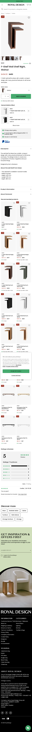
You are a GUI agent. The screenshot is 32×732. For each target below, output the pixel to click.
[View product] (16, 111)
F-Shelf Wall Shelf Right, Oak (8, 255)
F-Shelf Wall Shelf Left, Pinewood (22, 347)
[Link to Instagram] (10, 712)
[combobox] (16, 90)
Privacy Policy (5, 632)
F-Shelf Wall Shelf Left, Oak (7, 347)
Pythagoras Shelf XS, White (22, 438)
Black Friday (4, 660)
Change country (6, 681)
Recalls (3, 641)
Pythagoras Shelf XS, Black (7, 438)
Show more (16, 125)
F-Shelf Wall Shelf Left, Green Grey (22, 286)
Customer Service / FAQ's (8, 621)
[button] (28, 5)
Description (4, 149)
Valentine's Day (5, 651)
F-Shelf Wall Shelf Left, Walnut (7, 286)
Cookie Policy (5, 636)
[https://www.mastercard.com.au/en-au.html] (7, 719)
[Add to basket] (28, 111)
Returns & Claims (6, 628)
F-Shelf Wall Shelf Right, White (23, 224)
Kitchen (18, 628)
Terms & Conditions (7, 630)
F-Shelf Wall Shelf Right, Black (8, 224)
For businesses (5, 643)
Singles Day (4, 657)
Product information (7, 189)
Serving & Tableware (22, 621)
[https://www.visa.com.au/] (3, 718)
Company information (7, 634)
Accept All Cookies (16, 371)
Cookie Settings (16, 375)
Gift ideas (4, 655)
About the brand (6, 194)
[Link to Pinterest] (2, 712)
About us (3, 623)
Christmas (4, 664)
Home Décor (19, 623)
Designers (4, 639)
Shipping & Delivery (6, 625)
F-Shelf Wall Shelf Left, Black (7, 316)
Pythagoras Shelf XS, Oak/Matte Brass (22, 408)
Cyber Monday (5, 662)
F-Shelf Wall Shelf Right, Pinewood (23, 255)
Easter (3, 653)
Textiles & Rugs (20, 630)
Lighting (18, 625)
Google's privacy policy (12, 366)
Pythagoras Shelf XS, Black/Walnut (7, 408)
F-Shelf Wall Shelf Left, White (22, 316)
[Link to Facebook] (6, 712)
